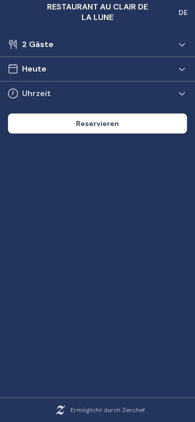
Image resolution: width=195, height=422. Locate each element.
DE (183, 12)
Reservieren (97, 123)
